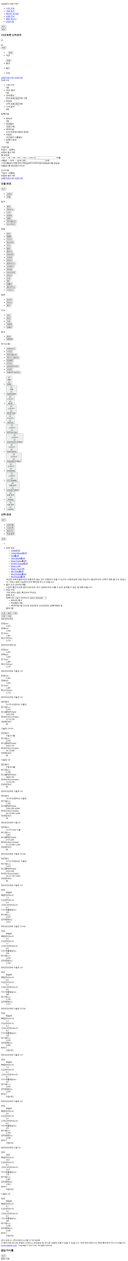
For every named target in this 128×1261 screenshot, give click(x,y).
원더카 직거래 (12, 14)
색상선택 (10, 528)
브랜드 (9, 194)
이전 (3, 613)
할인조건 (10, 531)
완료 (3, 539)
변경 (3, 48)
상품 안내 (10, 16)
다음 (15, 613)
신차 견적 (10, 8)
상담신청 (10, 21)
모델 (8, 197)
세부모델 (10, 525)
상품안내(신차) (7, 78)
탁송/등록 (10, 534)
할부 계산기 (11, 19)
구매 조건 (10, 11)
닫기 (3, 26)
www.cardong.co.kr (9, 1245)
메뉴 (3, 29)
